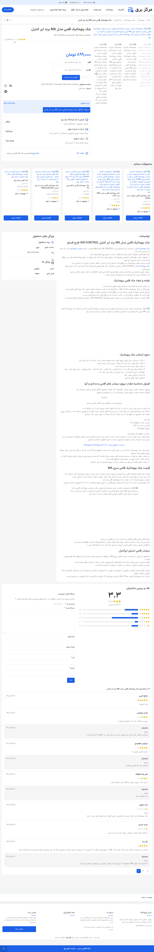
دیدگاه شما (70, 608)
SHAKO (86, 194)
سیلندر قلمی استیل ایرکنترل (134, 551)
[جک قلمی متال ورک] (16, 174)
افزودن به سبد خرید (70, 77)
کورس (88, 69)
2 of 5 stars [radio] (60, 604)
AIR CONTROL (9, 103)
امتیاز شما (70, 604)
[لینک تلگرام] (5, 92)
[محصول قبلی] (10, 20)
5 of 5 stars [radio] (54, 604)
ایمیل (72, 668)
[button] (148, 74)
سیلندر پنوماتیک (76, 248)
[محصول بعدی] (4, 20)
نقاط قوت (71, 636)
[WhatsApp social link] (5, 86)
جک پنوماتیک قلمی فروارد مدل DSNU (138, 197)
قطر (89, 62)
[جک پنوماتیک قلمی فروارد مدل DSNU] (138, 180)
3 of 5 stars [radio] (58, 604)
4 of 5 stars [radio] (56, 604)
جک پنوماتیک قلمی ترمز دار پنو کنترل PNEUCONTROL (47, 186)
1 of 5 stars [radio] (62, 604)
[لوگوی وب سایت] (140, 9)
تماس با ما (7, 9)
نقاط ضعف (70, 647)
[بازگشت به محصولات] (7, 20)
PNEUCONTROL (53, 194)
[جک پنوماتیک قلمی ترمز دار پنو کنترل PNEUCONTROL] (46, 176)
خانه (148, 20)
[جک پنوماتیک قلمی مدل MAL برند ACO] (107, 180)
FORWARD (146, 204)
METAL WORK (22, 186)
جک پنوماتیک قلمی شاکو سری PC (77, 186)
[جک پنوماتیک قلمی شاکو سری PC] (77, 176)
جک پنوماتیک (129, 20)
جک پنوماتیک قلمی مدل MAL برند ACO (108, 194)
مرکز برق (35, 153)
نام (73, 657)
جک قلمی (117, 20)
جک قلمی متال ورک (20, 180)
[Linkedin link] (10, 86)
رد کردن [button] (3, 948)
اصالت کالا (80, 153)
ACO (118, 202)
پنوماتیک (140, 20)
